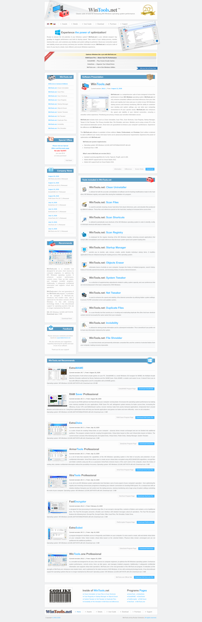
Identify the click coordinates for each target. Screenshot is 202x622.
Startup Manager (58, 104)
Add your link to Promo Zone (148, 68)
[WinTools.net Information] (100, 84)
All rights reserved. (151, 617)
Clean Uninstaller (58, 88)
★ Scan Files (100, 594)
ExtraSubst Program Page (128, 548)
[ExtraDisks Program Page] (75, 422)
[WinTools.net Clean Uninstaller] (107, 187)
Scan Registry (57, 100)
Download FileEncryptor (145, 522)
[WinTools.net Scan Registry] (106, 232)
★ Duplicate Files (110, 599)
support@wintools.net (63, 338)
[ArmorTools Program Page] (84, 449)
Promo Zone (48, 55)
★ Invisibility (86, 602)
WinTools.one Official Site (124, 577)
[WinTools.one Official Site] (60, 266)
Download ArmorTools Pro (145, 470)
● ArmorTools (131, 594)
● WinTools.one (140, 602)
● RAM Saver (142, 599)
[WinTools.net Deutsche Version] (50, 24)
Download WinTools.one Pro (144, 577)
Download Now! (67, 318)
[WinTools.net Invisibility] (103, 322)
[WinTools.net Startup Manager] (107, 247)
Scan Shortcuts (57, 96)
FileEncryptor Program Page (126, 522)
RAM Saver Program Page (125, 417)
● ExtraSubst (141, 596)
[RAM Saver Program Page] (83, 394)
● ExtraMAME (131, 596)
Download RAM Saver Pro (145, 417)
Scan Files (56, 92)
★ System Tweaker (89, 599)
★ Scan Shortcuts (110, 594)
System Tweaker (58, 112)
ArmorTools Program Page (125, 470)
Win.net (104, 10)
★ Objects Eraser (112, 596)
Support (125, 24)
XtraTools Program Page (127, 496)
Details (75, 24)
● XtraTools (130, 602)
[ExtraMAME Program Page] (76, 367)
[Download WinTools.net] (83, 32)
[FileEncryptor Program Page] (77, 501)
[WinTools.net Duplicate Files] (106, 307)
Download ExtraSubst (146, 548)
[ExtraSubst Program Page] (76, 527)
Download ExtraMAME (146, 389)
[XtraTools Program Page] (82, 475)
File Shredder (57, 128)
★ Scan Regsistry (88, 596)
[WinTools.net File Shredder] (105, 337)
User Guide (87, 24)
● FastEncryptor (132, 599)
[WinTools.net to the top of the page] (60, 603)
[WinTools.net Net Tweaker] (105, 292)
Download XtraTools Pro (145, 496)
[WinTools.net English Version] (47, 24)
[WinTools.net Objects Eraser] (106, 262)
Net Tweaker (56, 116)
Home (79, 612)
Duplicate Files (57, 120)
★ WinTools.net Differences (110, 602)
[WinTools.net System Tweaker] (107, 277)
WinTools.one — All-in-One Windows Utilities (101, 67)
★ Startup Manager (100, 596)
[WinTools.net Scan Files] (104, 202)
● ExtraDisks (140, 594)
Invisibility (56, 124)
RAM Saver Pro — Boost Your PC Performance (101, 58)
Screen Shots (139, 169)
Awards (64, 24)
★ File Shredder (96, 602)
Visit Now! (69, 160)
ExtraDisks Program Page (128, 444)
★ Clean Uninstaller (89, 594)
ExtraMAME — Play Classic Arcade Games (101, 61)
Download (100, 24)
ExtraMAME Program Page (127, 389)
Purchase (113, 24)
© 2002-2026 (56, 617)
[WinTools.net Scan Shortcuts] (107, 217)
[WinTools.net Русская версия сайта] (55, 24)
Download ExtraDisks (146, 444)
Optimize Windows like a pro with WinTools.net (101, 54)
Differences (128, 169)
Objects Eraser (57, 108)
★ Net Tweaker (100, 599)
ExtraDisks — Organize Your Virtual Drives (101, 64)
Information (117, 169)
